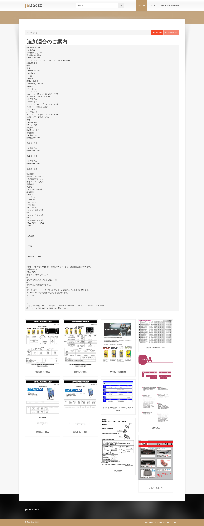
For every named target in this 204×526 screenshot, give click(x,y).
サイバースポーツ (156, 488)
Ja (33, 5)
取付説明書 (118, 470)
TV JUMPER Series (118, 372)
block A (156, 428)
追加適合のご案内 (42, 372)
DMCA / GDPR (164, 522)
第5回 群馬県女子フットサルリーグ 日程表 (118, 409)
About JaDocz (150, 522)
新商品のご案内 (80, 372)
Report (158, 32)
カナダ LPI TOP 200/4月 (155, 347)
